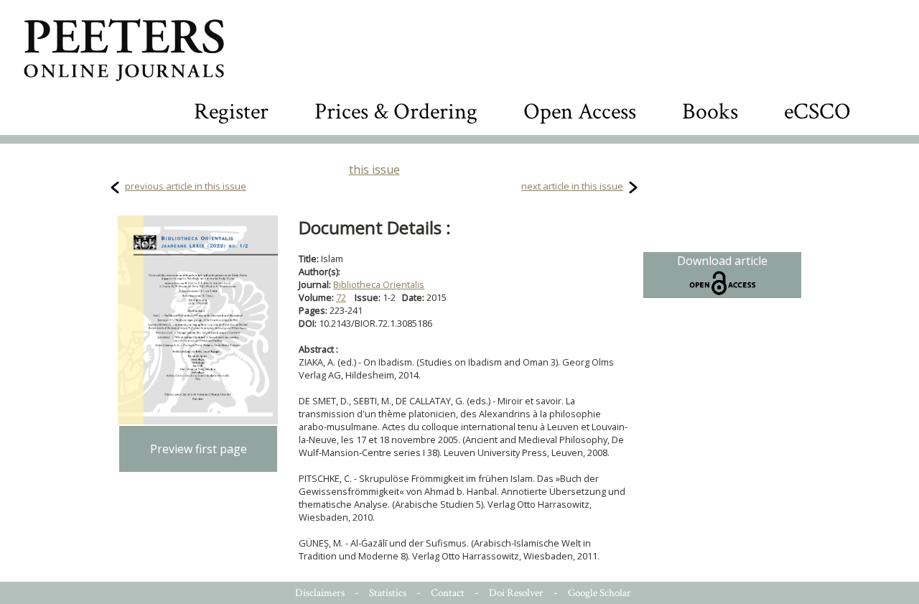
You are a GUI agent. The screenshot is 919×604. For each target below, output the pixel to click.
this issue (374, 169)
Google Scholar (599, 593)
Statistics (387, 593)
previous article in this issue (185, 186)
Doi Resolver (516, 593)
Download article (722, 261)
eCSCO (817, 111)
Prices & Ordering (395, 111)
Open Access (579, 111)
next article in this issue (572, 186)
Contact (448, 593)
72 (341, 297)
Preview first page (198, 449)
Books (710, 111)
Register (231, 111)
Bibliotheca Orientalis (378, 284)
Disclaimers (320, 593)
